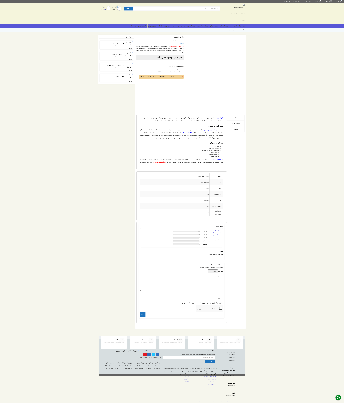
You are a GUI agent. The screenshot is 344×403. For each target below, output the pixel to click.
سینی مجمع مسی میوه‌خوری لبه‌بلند (115, 65)
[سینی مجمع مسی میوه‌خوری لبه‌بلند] (129, 65)
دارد (208, 194)
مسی (230, 30)
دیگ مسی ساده (120, 76)
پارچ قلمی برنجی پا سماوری (154, 71)
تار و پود (183, 26)
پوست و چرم (175, 26)
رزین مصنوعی (152, 26)
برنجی (207, 188)
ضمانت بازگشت (212, 381)
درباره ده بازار (185, 376)
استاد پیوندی (205, 200)
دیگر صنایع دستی (142, 26)
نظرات (236, 129)
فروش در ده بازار (307, 1)
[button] (116, 8)
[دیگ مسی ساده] (129, 75)
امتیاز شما (220, 271)
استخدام (187, 384)
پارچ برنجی (176, 71)
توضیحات (236, 117)
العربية (316, 1)
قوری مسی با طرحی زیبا (118, 43)
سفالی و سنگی (214, 26)
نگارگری (160, 26)
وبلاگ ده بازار (213, 386)
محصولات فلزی (224, 26)
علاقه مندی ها (287, 1)
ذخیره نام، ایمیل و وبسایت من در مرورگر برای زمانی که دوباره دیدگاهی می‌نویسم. (202, 303)
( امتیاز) (174, 40)
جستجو (127, 8)
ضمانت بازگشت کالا (206, 339)
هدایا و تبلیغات (132, 26)
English (326, 1)
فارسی (337, 1)
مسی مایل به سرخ (204, 182)
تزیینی (207, 176)
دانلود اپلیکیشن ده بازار (183, 381)
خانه (244, 26)
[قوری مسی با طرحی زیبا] (129, 42)
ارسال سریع (237, 339)
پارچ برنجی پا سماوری (167, 71)
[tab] (235, 118)
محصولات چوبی (191, 26)
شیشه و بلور (167, 26)
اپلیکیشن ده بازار (120, 339)
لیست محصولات (212, 379)
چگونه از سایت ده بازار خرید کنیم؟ (207, 376)
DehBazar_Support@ (230, 395)
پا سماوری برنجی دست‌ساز (117, 54)
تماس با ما (297, 1)
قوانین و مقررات (212, 384)
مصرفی (199, 176)
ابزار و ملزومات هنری (235, 26)
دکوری (203, 176)
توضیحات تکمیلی (236, 123)
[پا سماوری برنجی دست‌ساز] (129, 53)
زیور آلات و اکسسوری (202, 26)
